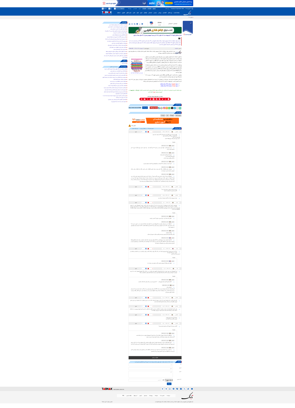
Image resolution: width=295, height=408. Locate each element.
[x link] (147, 99)
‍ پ (139, 24)
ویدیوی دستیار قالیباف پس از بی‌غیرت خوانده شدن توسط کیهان (114, 77)
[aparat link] (142, 99)
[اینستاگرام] (164, 108)
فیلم (138, 13)
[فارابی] (155, 30)
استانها (118, 13)
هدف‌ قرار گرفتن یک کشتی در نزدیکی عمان (118, 29)
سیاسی (155, 13)
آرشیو (140, 8)
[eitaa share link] (166, 108)
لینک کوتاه (154, 107)
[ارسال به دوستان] (177, 108)
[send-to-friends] (132, 23)
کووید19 (172, 115)
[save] (135, 24)
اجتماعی (150, 13)
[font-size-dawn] (137, 23)
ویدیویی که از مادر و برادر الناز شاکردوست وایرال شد (116, 41)
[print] (129, 23)
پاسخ (136, 131)
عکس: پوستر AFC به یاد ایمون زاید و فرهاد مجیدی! (116, 37)
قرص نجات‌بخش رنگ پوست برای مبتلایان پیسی (117, 73)
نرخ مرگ (162, 115)
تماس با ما (162, 395)
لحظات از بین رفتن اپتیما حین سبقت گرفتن (118, 83)
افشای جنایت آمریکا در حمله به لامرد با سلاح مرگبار (117, 45)
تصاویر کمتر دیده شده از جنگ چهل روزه (118, 101)
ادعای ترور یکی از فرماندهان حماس (119, 49)
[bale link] (159, 99)
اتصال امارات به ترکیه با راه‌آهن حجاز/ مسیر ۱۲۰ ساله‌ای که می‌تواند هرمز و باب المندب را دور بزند (116, 32)
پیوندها (129, 8)
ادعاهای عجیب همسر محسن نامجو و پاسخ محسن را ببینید (115, 75)
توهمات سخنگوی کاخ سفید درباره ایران (119, 43)
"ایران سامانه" (104, 402)
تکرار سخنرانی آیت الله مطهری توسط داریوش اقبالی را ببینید (115, 69)
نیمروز (154, 8)
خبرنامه (156, 395)
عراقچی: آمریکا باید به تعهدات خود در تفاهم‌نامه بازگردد (116, 53)
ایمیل (180, 368)
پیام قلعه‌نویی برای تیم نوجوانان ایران (119, 35)
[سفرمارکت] (155, 121)
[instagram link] (153, 99)
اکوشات (149, 8)
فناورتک (144, 8)
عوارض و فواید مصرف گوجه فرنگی (119, 79)
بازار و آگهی (128, 13)
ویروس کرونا (178, 115)
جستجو (145, 395)
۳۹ (151, 25)
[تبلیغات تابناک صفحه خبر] (188, 28)
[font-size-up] (142, 23)
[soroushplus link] (156, 99)
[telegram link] (162, 99)
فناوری (123, 13)
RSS (123, 395)
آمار (167, 115)
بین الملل (170, 13)
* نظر (180, 371)
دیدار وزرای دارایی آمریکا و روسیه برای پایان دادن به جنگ (115, 39)
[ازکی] (170, 3)
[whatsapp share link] (169, 108)
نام (180, 364)
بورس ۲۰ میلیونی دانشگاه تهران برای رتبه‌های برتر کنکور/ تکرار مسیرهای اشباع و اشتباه (173, 17)
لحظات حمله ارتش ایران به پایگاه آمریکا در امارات (117, 85)
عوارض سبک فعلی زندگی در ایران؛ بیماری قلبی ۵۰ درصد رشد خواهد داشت (115, 56)
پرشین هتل (124, 63)
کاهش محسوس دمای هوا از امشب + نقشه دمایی (117, 27)
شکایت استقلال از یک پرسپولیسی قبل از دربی (117, 25)
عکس (134, 13)
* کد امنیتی (179, 379)
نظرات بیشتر (155, 358)
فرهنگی (145, 13)
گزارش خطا (133, 125)
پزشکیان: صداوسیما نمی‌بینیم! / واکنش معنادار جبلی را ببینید (115, 87)
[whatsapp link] (165, 99)
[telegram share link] (175, 108)
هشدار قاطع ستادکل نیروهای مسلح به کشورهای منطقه (116, 51)
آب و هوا (135, 395)
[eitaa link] (150, 99)
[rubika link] (168, 99)
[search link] (115, 9)
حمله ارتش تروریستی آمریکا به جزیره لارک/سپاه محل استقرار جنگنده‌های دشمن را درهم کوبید (115, 92)
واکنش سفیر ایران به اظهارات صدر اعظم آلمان (117, 47)
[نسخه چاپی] (180, 108)
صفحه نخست (176, 13)
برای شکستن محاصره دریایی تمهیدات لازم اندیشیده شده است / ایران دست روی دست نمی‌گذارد (115, 96)
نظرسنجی (135, 8)
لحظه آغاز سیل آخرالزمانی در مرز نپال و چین (118, 71)
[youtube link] (145, 99)
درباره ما (168, 395)
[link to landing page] (187, 12)
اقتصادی (164, 13)
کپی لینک (145, 108)
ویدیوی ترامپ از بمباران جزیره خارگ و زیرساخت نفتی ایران (115, 90)
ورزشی (159, 13)
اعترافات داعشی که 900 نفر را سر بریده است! (118, 81)
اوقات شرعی (128, 395)
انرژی (141, 13)
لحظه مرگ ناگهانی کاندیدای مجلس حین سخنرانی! (117, 99)
